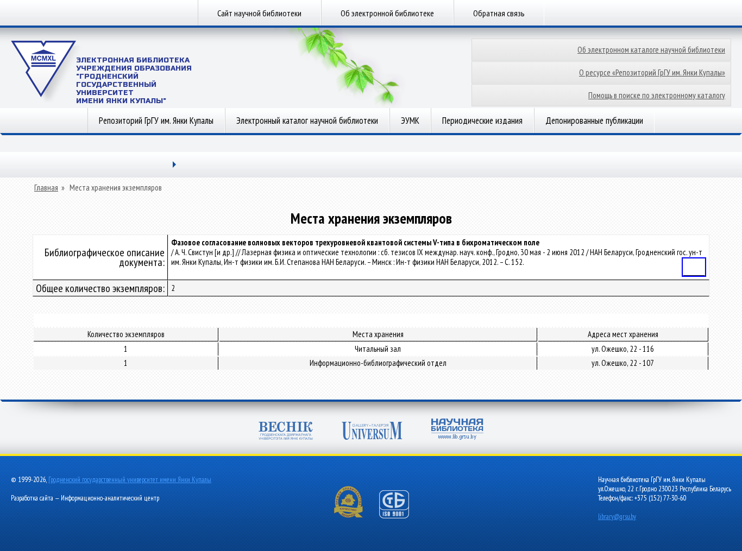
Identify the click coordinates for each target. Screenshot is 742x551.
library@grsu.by (617, 516)
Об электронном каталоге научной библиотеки (651, 50)
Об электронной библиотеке (387, 13)
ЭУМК (410, 120)
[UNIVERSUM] (372, 432)
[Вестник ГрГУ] (286, 432)
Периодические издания (482, 120)
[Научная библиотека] (457, 430)
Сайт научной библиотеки (259, 13)
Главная (46, 187)
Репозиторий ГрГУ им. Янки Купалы (156, 120)
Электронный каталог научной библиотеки (307, 120)
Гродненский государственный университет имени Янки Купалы (129, 479)
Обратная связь (499, 13)
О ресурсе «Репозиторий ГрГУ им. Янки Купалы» (652, 72)
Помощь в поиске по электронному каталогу (656, 95)
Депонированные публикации (594, 120)
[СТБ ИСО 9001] (401, 516)
